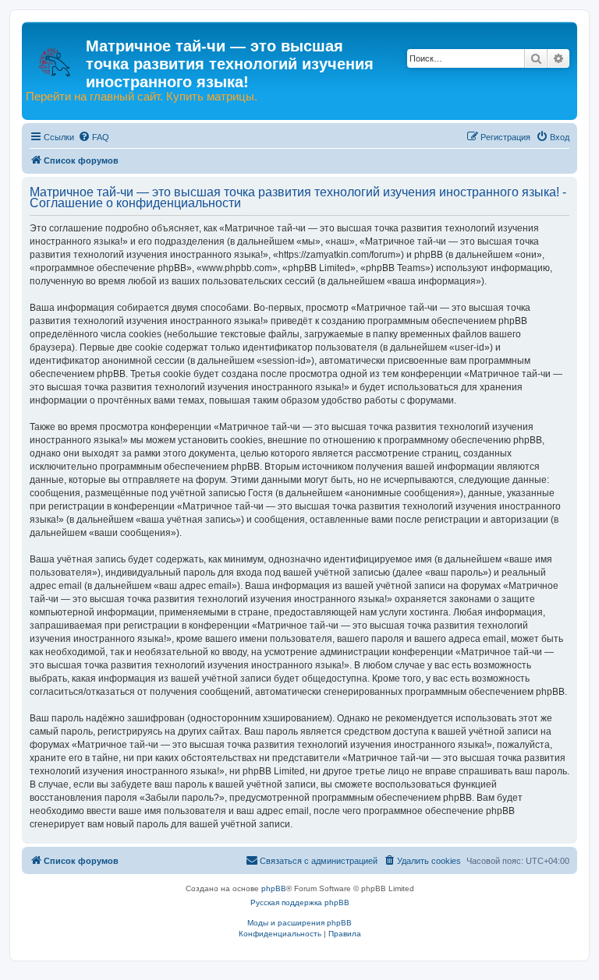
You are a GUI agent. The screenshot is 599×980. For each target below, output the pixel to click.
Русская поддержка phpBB (299, 902)
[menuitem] (93, 137)
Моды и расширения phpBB (299, 922)
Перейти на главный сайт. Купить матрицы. (141, 96)
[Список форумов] (56, 54)
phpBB (273, 888)
